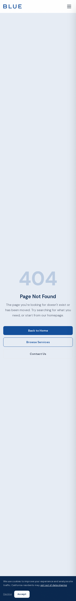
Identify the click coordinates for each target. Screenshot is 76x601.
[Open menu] (69, 6)
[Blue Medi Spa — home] (12, 6)
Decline (7, 594)
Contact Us (38, 354)
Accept (21, 594)
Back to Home (38, 330)
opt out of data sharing (53, 585)
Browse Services (38, 342)
